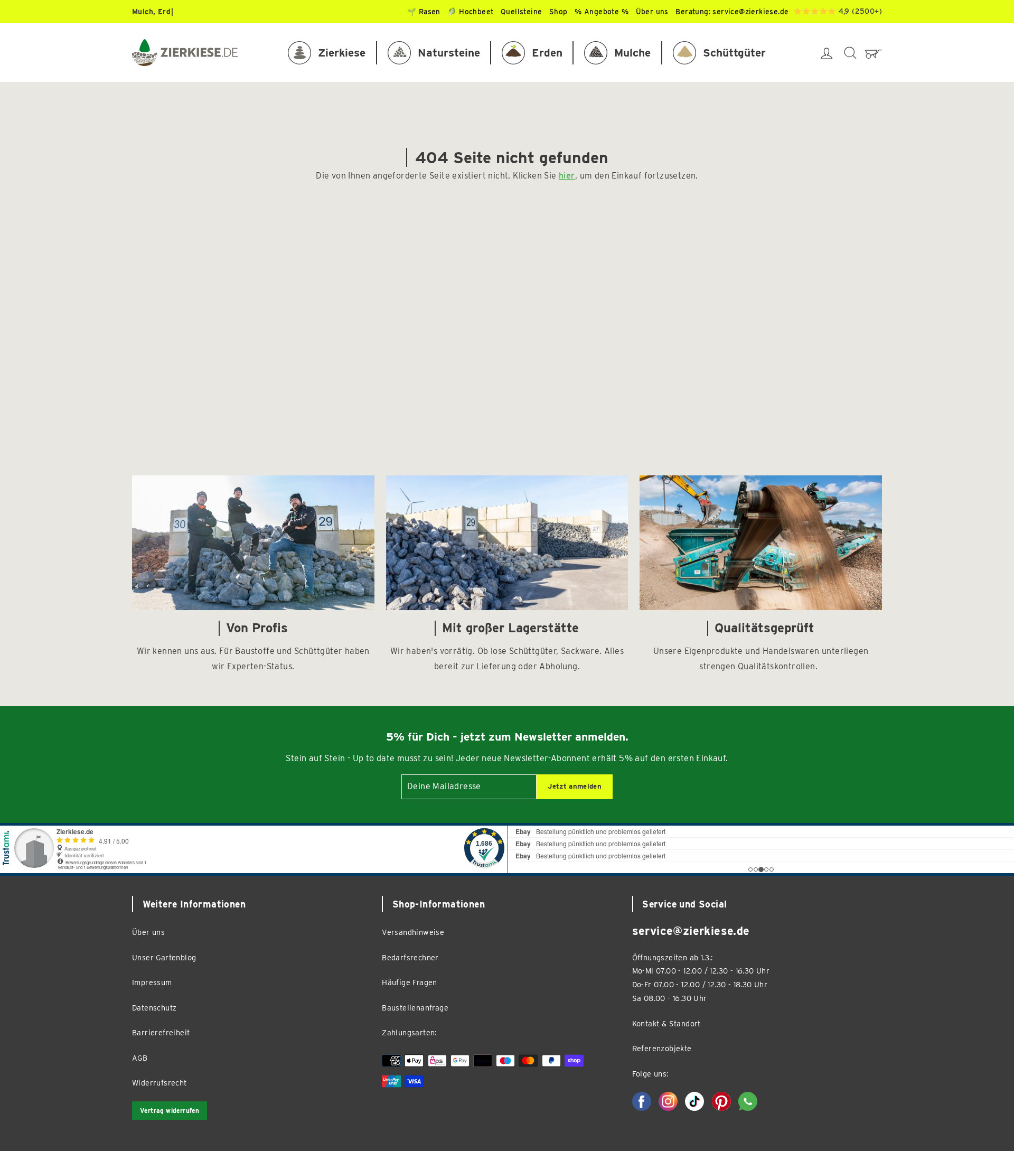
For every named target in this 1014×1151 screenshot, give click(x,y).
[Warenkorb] (873, 52)
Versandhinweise (413, 932)
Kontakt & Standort (666, 1023)
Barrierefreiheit (161, 1032)
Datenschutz (154, 1007)
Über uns (148, 932)
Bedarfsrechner (410, 957)
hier (567, 176)
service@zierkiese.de (750, 11)
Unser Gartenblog (164, 957)
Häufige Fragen (409, 982)
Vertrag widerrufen (169, 1111)
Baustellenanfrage (415, 1007)
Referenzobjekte (662, 1048)
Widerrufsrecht (159, 1082)
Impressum (152, 982)
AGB (139, 1057)
